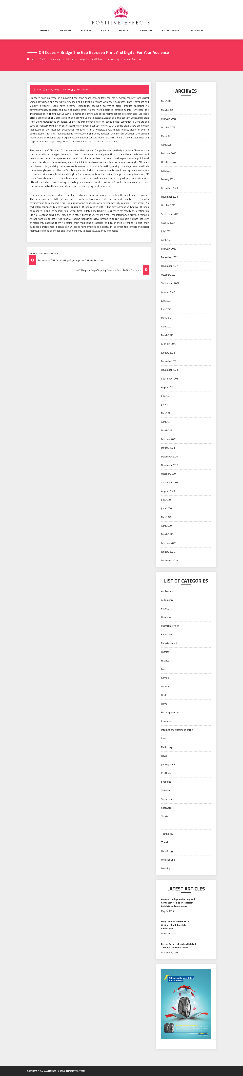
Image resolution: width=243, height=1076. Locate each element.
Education (197, 30)
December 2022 (169, 257)
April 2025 (166, 145)
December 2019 (169, 560)
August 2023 (168, 223)
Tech (163, 825)
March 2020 (167, 534)
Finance (123, 30)
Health (105, 30)
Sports (165, 816)
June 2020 (166, 508)
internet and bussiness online (177, 730)
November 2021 (169, 370)
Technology (145, 30)
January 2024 (168, 179)
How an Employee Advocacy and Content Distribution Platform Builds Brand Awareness (178, 902)
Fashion (165, 652)
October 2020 (168, 474)
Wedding (165, 868)
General (45, 30)
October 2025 (168, 127)
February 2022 (168, 344)
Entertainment (171, 30)
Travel (164, 842)
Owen (38, 89)
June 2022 (166, 309)
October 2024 (168, 162)
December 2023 (169, 188)
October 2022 (168, 275)
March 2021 (167, 430)
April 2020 (166, 526)
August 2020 (168, 491)
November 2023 (169, 197)
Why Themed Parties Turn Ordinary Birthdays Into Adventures (175, 925)
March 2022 (167, 335)
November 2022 (169, 266)
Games (165, 678)
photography (168, 764)
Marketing (166, 747)
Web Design (167, 851)
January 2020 (168, 552)
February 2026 (168, 119)
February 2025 (168, 153)
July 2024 (166, 171)
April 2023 (166, 240)
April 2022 (166, 326)
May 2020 (166, 517)
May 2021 (166, 413)
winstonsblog (72, 207)
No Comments (84, 89)
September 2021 (170, 378)
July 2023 (166, 231)
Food (163, 669)
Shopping (65, 30)
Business (86, 30)
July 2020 (166, 500)
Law (163, 738)
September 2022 (170, 283)
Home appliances (170, 712)
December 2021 (169, 361)
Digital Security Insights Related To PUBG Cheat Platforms (178, 945)
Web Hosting (168, 860)
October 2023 (168, 205)
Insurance (166, 721)
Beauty (165, 608)
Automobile (167, 600)
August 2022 (168, 292)
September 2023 (170, 214)
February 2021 (168, 439)
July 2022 (166, 300)
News (164, 756)
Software (166, 808)
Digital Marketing (170, 626)
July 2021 (166, 396)
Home (164, 704)
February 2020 (168, 543)
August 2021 (168, 387)
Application (167, 591)
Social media (167, 799)
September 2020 (170, 482)
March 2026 (167, 110)
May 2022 (166, 318)
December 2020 (169, 456)
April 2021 (166, 422)
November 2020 (169, 465)
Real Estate (167, 773)
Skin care (166, 790)
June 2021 (166, 404)
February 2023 (168, 249)
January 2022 (168, 353)
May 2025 (166, 136)
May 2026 (166, 101)
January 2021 (168, 448)
